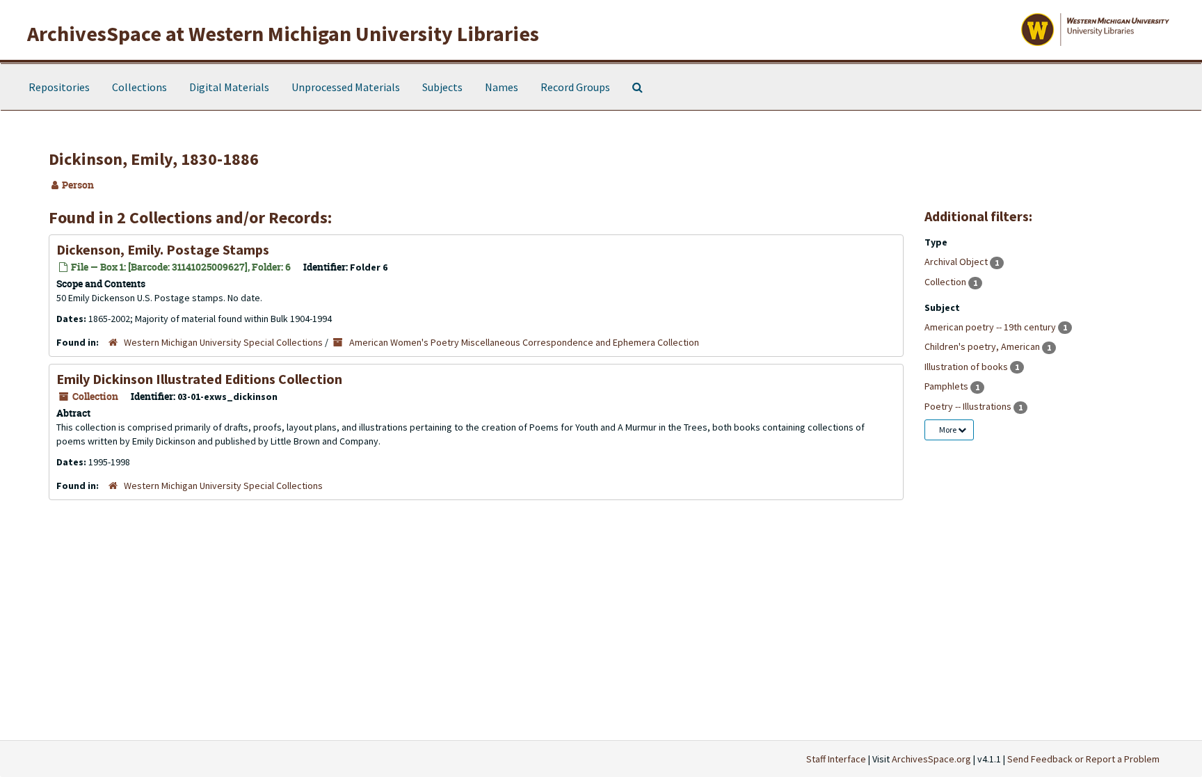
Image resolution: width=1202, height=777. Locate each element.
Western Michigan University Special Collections (223, 342)
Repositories (59, 87)
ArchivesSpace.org (931, 759)
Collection (946, 281)
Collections (139, 87)
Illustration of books (967, 366)
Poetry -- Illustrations (968, 406)
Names (501, 87)
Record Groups (575, 87)
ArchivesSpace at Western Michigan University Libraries (283, 33)
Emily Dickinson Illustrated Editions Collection (199, 378)
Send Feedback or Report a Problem (1083, 759)
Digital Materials (229, 87)
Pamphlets (947, 386)
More (948, 429)
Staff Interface (836, 759)
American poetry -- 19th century (991, 327)
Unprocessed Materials (345, 87)
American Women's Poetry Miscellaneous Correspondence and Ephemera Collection (524, 342)
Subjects (442, 87)
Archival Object (957, 261)
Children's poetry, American (983, 346)
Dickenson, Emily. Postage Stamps (162, 249)
